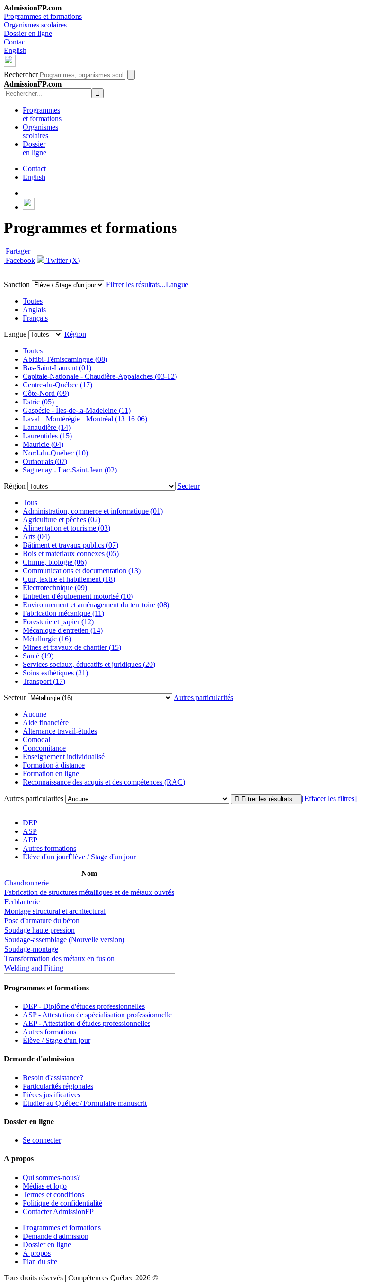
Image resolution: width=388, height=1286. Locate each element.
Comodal (36, 739)
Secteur (188, 486)
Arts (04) (36, 537)
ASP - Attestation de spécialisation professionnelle (97, 1015)
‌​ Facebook (19, 260)
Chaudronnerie (26, 883)
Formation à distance (54, 765)
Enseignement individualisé (64, 756)
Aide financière (46, 722)
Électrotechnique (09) (55, 588)
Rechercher (21, 74)
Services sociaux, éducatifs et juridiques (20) (89, 664)
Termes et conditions (53, 1194)
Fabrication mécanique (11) (63, 613)
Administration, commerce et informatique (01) (93, 511)
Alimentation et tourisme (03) (66, 528)
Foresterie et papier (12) (58, 622)
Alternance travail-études (60, 731)
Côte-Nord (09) (46, 393)
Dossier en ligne (28, 33)
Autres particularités (203, 697)
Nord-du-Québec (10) (55, 453)
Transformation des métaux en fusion (59, 958)
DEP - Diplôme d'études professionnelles (84, 1006)
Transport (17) (44, 681)
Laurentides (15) (47, 436)
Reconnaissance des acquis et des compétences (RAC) (104, 782)
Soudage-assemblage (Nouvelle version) (64, 940)
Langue (177, 284)
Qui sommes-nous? (51, 1177)
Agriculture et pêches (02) (61, 520)
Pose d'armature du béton (41, 921)
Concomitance (44, 748)
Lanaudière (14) (47, 427)
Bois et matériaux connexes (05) (71, 554)
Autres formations (49, 848)
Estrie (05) (38, 402)
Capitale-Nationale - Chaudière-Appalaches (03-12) (100, 376)
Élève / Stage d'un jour (56, 1040)
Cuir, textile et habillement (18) (69, 579)
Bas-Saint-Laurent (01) (57, 368)
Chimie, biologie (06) (55, 562)
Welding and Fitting (33, 968)
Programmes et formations (43, 16)
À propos (37, 1253)
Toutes (33, 301)
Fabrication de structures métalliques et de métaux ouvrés (89, 892)
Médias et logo (45, 1186)
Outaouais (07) (45, 461)
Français (35, 318)
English (15, 50)
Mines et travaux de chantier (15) (72, 647)
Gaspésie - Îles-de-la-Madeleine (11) (77, 410)
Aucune (34, 714)
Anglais (34, 310)
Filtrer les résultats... (136, 284)
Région (75, 334)
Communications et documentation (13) (82, 571)
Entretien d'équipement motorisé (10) (78, 596)
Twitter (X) (62, 260)
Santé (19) (38, 656)
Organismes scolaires (35, 25)
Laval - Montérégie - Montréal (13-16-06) (85, 419)
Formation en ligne (51, 774)
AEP (30, 840)
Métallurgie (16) (47, 639)
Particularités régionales (58, 1086)
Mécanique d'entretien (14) (63, 630)
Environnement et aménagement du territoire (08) (96, 605)
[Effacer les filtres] (329, 799)
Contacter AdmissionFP (58, 1211)
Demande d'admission (55, 1236)
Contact (15, 42)
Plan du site (40, 1262)
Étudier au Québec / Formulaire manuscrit (85, 1103)
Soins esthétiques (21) (55, 673)
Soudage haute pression (39, 930)
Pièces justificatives (51, 1095)
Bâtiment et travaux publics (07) (70, 545)
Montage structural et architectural (55, 911)
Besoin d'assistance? (53, 1078)
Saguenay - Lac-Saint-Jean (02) (70, 470)
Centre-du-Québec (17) (57, 385)
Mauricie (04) (43, 444)
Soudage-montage (31, 949)
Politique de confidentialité (62, 1203)
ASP (30, 831)
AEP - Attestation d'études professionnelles (86, 1023)
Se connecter (42, 1140)
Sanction (17, 284)
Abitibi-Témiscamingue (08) (65, 359)
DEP (30, 823)
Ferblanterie (22, 902)
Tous (30, 503)
